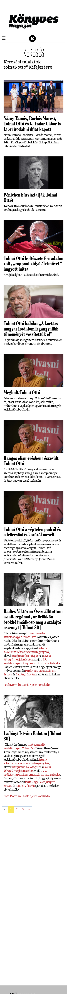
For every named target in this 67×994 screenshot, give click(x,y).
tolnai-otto (15, 67)
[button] (4, 38)
